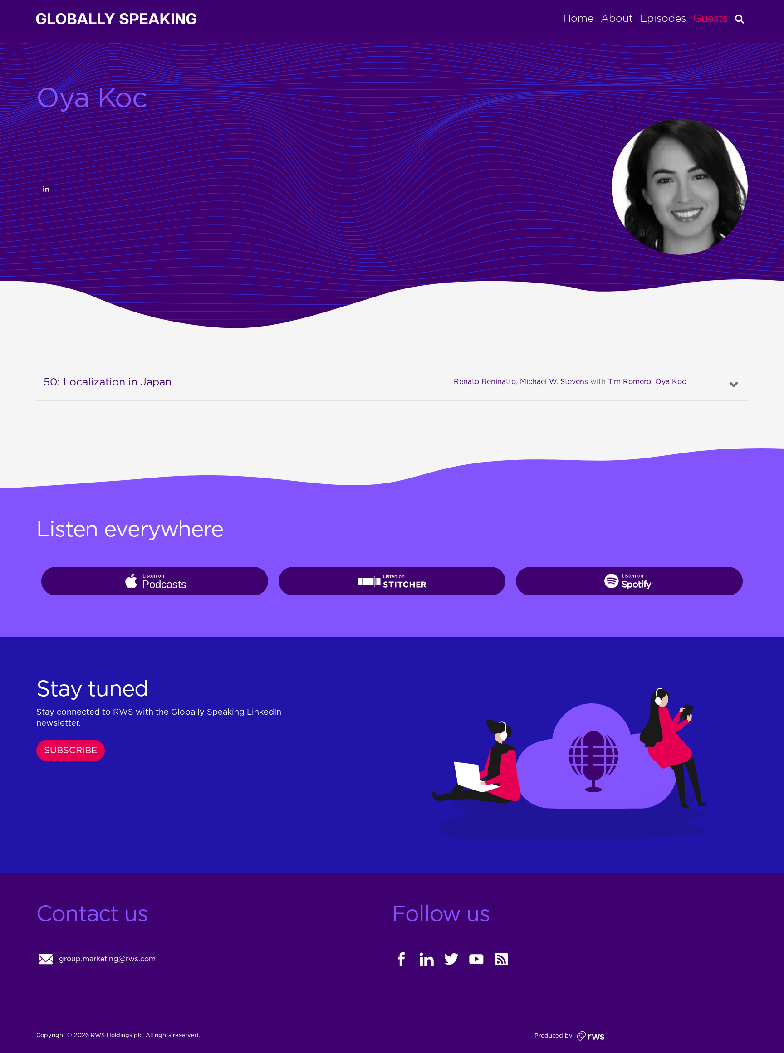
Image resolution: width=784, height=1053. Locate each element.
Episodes (663, 19)
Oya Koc (670, 381)
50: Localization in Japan (108, 382)
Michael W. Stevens (554, 381)
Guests (710, 19)
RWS (98, 1035)
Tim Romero (629, 381)
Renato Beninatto (485, 381)
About (617, 19)
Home (578, 19)
